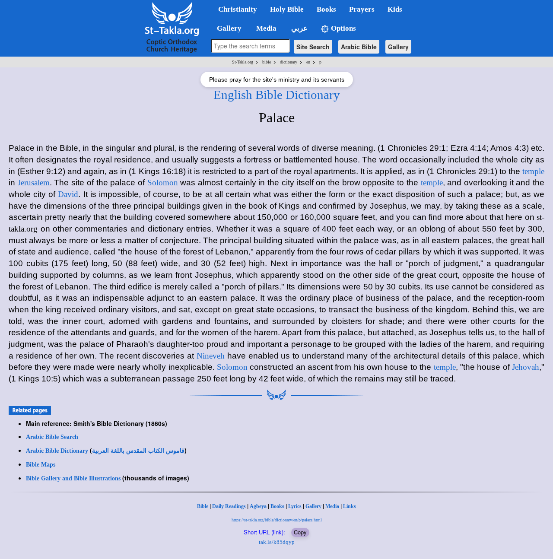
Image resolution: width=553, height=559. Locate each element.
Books (277, 506)
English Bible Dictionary (276, 95)
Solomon (162, 182)
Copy (300, 532)
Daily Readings (229, 506)
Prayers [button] (362, 9)
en (308, 62)
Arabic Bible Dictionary (57, 451)
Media (332, 506)
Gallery (398, 46)
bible (266, 62)
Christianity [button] (237, 9)
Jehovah (525, 367)
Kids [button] (395, 9)
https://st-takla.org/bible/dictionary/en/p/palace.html (277, 520)
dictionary (288, 62)
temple (533, 171)
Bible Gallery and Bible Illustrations (73, 478)
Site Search (313, 46)
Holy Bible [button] (287, 9)
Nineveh (211, 355)
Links (349, 506)
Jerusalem (34, 182)
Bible (202, 506)
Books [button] (326, 9)
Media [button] (265, 28)
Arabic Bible (359, 46)
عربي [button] (298, 28)
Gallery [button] (227, 28)
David (68, 194)
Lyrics (295, 506)
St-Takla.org (242, 62)
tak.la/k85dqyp (277, 542)
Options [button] (342, 28)
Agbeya (258, 506)
